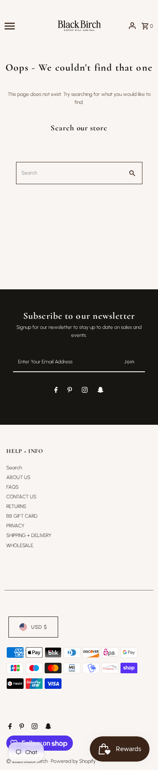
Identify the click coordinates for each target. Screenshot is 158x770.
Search (14, 468)
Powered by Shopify (73, 761)
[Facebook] (56, 391)
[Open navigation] (28, 25)
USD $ (39, 627)
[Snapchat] (100, 391)
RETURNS (16, 506)
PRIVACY (15, 526)
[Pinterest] (69, 391)
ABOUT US (18, 477)
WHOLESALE (19, 545)
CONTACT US (21, 497)
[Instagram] (85, 391)
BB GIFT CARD (21, 516)
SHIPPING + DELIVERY (28, 535)
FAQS (12, 487)
